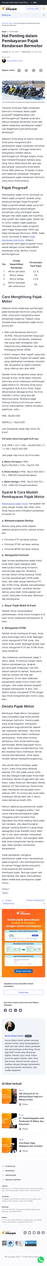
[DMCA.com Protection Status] (31, 1243)
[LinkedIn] (15, 1010)
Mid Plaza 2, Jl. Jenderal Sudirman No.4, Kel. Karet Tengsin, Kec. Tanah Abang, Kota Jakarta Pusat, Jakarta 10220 (23, 1189)
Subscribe (23, 992)
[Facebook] (5, 1010)
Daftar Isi (6, 15)
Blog (10, 23)
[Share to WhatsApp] (26, 70)
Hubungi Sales (33, 8)
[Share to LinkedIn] (33, 70)
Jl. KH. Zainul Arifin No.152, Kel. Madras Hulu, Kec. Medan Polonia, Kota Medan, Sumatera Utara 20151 (22, 1221)
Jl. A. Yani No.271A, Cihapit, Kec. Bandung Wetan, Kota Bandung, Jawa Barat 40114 (21, 1210)
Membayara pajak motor (15, 503)
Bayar (4, 31)
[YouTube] (20, 1010)
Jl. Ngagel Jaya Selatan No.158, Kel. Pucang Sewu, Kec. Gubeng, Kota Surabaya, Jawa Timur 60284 (21, 1200)
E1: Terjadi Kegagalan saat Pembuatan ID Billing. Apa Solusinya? (31, 1121)
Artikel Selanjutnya (35, 900)
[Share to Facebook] (40, 70)
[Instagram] (10, 1010)
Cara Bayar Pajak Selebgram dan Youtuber (30, 1144)
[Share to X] (19, 70)
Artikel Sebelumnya (8, 902)
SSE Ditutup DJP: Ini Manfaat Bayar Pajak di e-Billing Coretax (31, 1096)
